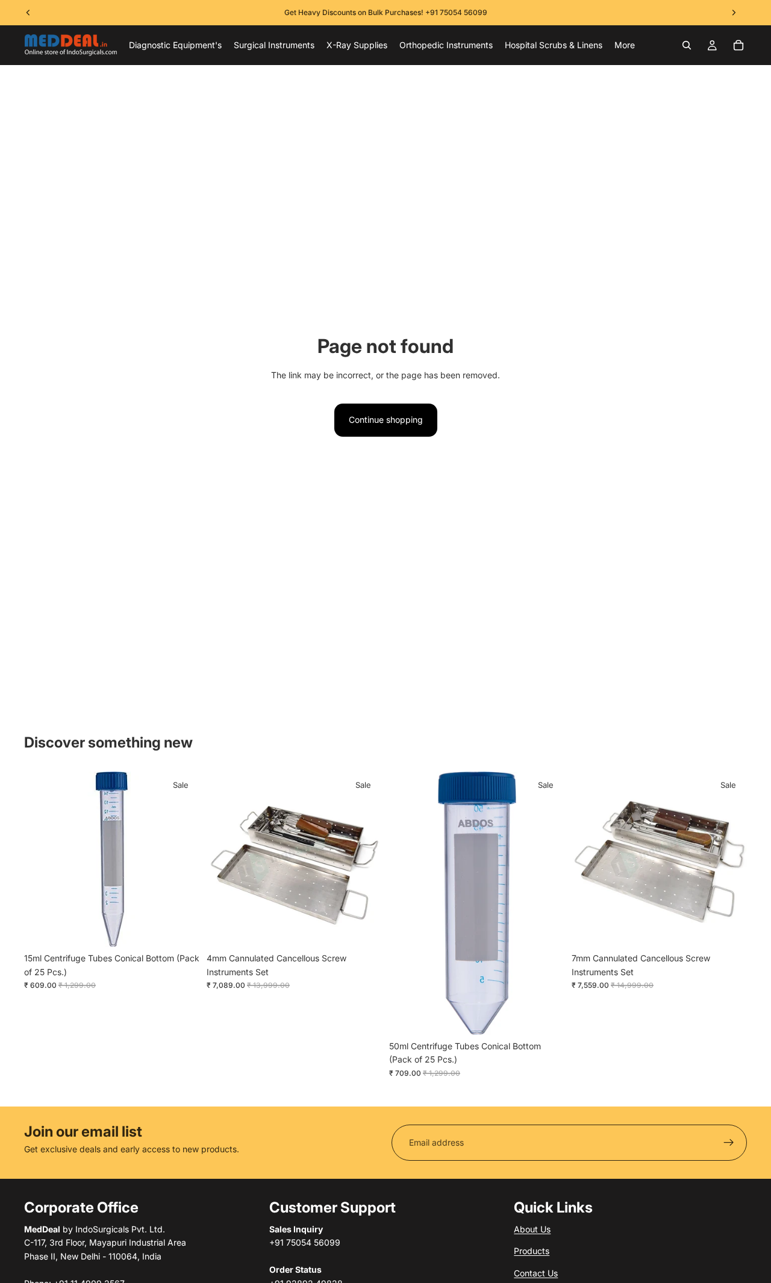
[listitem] (624, 45)
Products (531, 1251)
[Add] (181, 929)
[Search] (686, 45)
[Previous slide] (225, 859)
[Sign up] (728, 1142)
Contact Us (536, 1273)
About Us (532, 1229)
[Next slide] (364, 859)
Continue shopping (386, 419)
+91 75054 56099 (456, 12)
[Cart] (738, 45)
